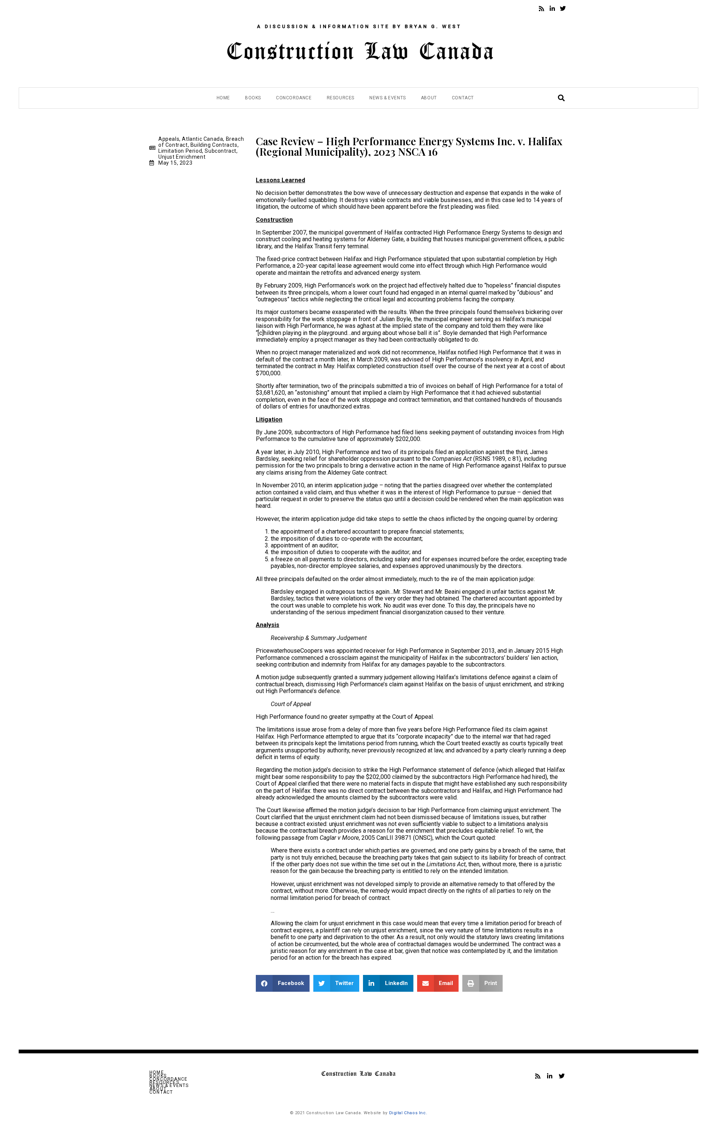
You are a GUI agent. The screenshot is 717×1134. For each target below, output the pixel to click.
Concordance (294, 97)
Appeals (168, 139)
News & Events (387, 97)
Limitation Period (180, 151)
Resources (340, 97)
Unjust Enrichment (181, 157)
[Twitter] (563, 8)
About (429, 97)
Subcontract (220, 151)
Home (223, 97)
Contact (463, 97)
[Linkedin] (552, 8)
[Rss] (541, 8)
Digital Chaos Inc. (408, 1112)
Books (253, 97)
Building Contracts (214, 145)
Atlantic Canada (202, 139)
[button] (283, 983)
